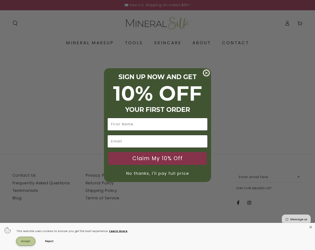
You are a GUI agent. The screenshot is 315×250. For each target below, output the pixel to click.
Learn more (118, 231)
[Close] (311, 227)
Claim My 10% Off (157, 158)
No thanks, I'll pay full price (157, 173)
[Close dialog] (206, 72)
